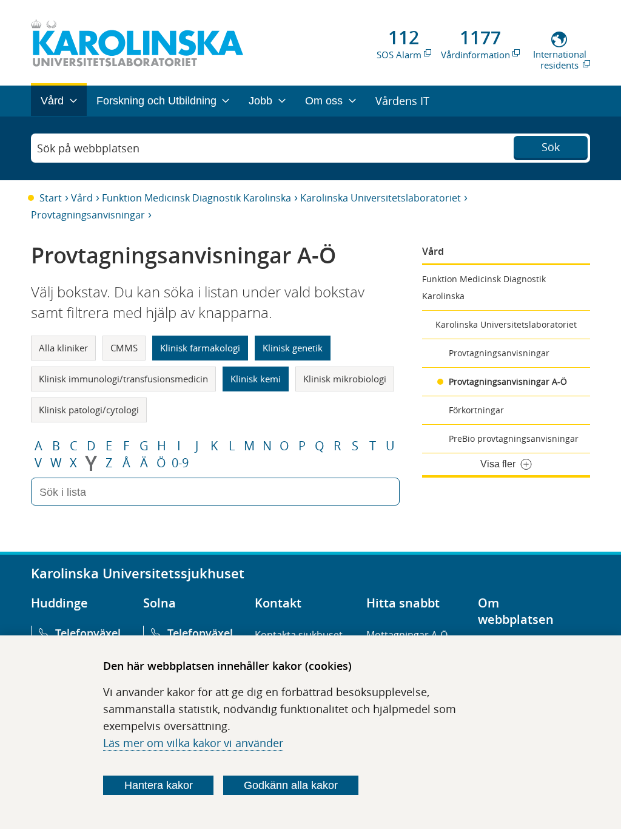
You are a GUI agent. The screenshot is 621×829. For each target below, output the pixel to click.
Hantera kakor (158, 785)
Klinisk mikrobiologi (344, 379)
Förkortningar (476, 410)
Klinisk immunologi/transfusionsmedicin (123, 379)
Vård (82, 198)
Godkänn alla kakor (291, 785)
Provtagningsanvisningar (88, 215)
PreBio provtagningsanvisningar (514, 438)
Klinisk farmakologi (200, 348)
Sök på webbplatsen (88, 148)
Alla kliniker (63, 348)
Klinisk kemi (255, 379)
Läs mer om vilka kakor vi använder (193, 743)
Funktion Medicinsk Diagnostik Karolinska (196, 198)
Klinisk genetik (293, 348)
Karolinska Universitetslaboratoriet (380, 198)
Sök (551, 147)
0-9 (180, 463)
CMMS (124, 348)
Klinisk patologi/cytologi (89, 410)
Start (50, 198)
